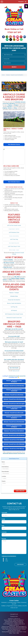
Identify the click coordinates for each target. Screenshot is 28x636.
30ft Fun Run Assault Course (14, 225)
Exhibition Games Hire (18, 622)
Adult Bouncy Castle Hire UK (14, 618)
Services (24, 629)
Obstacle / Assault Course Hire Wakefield (14, 444)
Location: (4, 476)
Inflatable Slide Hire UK (14, 625)
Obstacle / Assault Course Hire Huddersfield (14, 408)
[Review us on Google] (10, 36)
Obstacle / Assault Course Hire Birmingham (14, 381)
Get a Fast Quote (14, 367)
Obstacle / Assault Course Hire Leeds (14, 412)
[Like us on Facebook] (3, 36)
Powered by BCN (14, 616)
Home (3, 74)
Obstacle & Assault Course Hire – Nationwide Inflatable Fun (14, 626)
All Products (14, 310)
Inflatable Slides (14, 296)
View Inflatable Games (14, 181)
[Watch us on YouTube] (17, 39)
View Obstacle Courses (14, 144)
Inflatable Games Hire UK (19, 623)
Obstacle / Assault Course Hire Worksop (14, 448)
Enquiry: (4, 481)
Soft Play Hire (14, 307)
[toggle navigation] (25, 2)
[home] (2, 2)
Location (4, 532)
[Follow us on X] (10, 39)
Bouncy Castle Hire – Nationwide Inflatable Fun (14, 620)
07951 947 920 (14, 32)
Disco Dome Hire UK (9, 622)
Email (3, 525)
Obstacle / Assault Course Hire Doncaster (14, 399)
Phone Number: (5, 471)
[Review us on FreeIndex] (7, 36)
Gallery (10, 633)
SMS (6, 559)
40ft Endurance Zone (14, 232)
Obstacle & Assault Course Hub (14, 317)
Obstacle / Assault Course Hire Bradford (14, 74)
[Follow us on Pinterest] (21, 36)
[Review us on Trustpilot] (7, 39)
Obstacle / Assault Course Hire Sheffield (14, 439)
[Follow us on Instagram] (14, 36)
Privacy (14, 633)
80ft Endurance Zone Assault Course (14, 314)
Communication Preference (9, 556)
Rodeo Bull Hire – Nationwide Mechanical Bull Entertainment (14, 627)
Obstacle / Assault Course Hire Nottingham (14, 426)
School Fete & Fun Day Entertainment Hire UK (11, 629)
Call (6, 558)
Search (14, 67)
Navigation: (21, 1)
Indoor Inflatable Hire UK (8, 623)
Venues (24, 631)
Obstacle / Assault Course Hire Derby (14, 394)
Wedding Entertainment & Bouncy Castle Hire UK (12, 631)
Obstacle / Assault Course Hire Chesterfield (14, 390)
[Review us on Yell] (14, 39)
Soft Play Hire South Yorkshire (14, 630)
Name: (3, 461)
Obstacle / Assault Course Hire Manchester (14, 417)
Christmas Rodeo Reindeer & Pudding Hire (14, 621)
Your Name (4, 512)
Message (4, 538)
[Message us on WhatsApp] (21, 39)
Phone (3, 519)
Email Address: (5, 466)
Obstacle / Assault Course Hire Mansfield (14, 421)
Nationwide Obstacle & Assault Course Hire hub (14, 453)
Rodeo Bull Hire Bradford (14, 299)
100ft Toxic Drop (14, 239)
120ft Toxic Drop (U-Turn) (14, 246)
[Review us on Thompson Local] (24, 36)
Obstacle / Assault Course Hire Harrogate (14, 403)
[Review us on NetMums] (17, 36)
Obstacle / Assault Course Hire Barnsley (14, 385)
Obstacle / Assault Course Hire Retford (14, 430)
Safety (17, 633)
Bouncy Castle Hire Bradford (14, 303)
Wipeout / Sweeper (14, 292)
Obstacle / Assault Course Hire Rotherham (14, 435)
